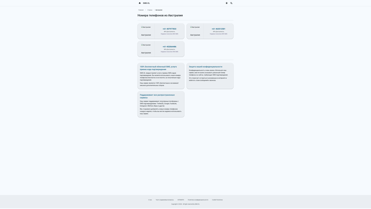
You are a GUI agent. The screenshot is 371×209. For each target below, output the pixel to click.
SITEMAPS (181, 200)
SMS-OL (146, 3)
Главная (141, 10)
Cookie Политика (217, 200)
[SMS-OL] (140, 3)
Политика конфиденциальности (198, 200)
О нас (150, 200)
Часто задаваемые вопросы (165, 200)
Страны (149, 10)
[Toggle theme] (227, 3)
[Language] (231, 3)
